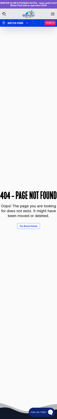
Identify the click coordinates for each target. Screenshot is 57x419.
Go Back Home (28, 226)
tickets (50, 23)
